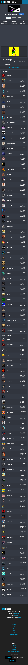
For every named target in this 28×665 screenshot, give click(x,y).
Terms (14, 638)
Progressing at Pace (7, 61)
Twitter (14, 647)
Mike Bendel (16, 613)
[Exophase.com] (6, 2)
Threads (14, 645)
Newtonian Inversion (10, 14)
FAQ (14, 622)
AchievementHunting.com (14, 651)
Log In (25, 2)
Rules (14, 626)
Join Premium (14, 640)
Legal (14, 632)
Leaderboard (14, 17)
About (14, 628)
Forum (19, 17)
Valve (19, 617)
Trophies (8, 17)
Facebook (14, 649)
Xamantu (16, 615)
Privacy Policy (14, 636)
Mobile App (14, 624)
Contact (14, 630)
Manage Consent (14, 634)
